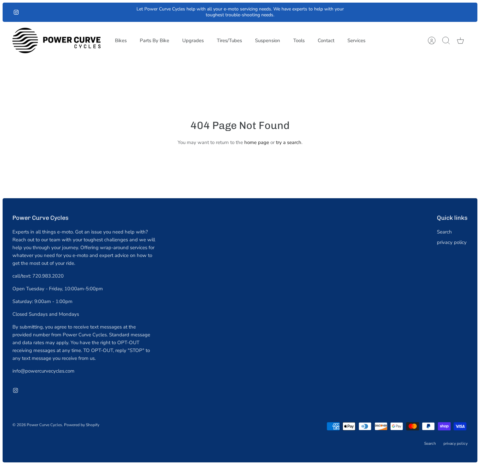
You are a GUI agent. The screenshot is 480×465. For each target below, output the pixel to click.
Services (356, 40)
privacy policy (452, 242)
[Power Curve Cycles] (56, 41)
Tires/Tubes (229, 40)
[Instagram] (16, 12)
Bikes (121, 40)
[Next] (349, 12)
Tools (299, 40)
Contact (326, 40)
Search (444, 232)
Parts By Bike (154, 40)
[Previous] (131, 12)
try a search (288, 142)
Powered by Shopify (81, 424)
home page (256, 142)
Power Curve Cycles (44, 424)
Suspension (267, 40)
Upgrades (193, 40)
